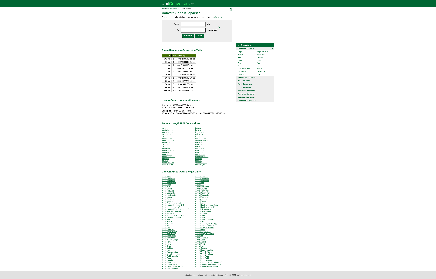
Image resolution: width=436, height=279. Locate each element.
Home (163, 8)
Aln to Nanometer (169, 183)
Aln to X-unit (200, 240)
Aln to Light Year (202, 187)
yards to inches (201, 163)
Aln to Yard (166, 185)
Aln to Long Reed (202, 256)
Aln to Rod (166, 219)
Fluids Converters (245, 84)
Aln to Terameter (201, 191)
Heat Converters (244, 81)
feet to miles (166, 153)
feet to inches (200, 138)
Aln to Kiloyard (168, 213)
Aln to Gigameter (168, 193)
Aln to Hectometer (169, 195)
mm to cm (166, 142)
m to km (198, 161)
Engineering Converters (247, 77)
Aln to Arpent (200, 242)
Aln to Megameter (202, 193)
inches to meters (168, 157)
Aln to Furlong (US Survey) (172, 215)
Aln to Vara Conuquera (171, 254)
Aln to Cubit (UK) (168, 230)
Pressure (260, 57)
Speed (240, 66)
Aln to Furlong (201, 213)
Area (239, 57)
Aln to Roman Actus (170, 252)
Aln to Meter (166, 177)
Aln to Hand (200, 230)
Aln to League (201, 203)
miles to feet (200, 153)
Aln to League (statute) (171, 207)
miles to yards (200, 165)
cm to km (165, 146)
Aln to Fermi (167, 242)
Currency (241, 74)
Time (258, 63)
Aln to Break (167, 189)
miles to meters (201, 151)
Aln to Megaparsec (169, 201)
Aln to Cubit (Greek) (170, 256)
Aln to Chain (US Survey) (172, 217)
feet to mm (199, 148)
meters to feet (167, 132)
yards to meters (201, 140)
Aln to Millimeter (168, 181)
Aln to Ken (166, 250)
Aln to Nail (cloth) (169, 234)
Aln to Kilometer (201, 177)
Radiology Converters (246, 97)
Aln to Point (200, 244)
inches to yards (168, 163)
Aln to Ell (165, 226)
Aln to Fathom (167, 223)
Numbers (260, 69)
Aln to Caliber (167, 248)
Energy (240, 60)
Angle (258, 66)
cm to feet (166, 136)
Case (258, 74)
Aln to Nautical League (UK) (173, 205)
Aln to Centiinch (201, 248)
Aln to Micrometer (202, 181)
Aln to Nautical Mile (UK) (205, 207)
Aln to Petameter (168, 191)
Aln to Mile (199, 183)
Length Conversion (171, 8)
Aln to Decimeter (168, 179)
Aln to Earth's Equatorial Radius (208, 264)
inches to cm (200, 128)
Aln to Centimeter (202, 179)
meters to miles (168, 151)
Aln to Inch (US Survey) (204, 234)
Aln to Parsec (200, 201)
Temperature (261, 54)
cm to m (165, 144)
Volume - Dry (261, 71)
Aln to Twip (166, 246)
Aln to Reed (166, 258)
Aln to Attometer (201, 199)
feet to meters (200, 132)
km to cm (198, 146)
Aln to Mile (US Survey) (171, 211)
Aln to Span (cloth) (169, 232)
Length (240, 52)
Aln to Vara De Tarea (203, 252)
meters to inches (201, 157)
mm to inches (167, 130)
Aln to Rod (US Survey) (204, 219)
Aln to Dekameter (202, 195)
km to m (165, 161)
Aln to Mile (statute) (203, 209)
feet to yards (200, 155)
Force (240, 63)
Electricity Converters (246, 91)
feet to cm (199, 136)
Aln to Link (166, 228)
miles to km (199, 134)
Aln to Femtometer (169, 199)
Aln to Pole (199, 221)
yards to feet (167, 155)
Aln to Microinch (168, 238)
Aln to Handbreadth (169, 260)
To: (178, 30)
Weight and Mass (262, 52)
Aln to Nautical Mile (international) (175, 209)
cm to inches (167, 128)
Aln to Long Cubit (202, 258)
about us (188, 275)
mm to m (165, 159)
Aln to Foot (199, 185)
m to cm (198, 144)
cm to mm (199, 142)
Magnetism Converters (247, 94)
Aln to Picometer (202, 197)
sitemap (220, 275)
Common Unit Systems (247, 100)
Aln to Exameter (201, 189)
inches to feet (167, 138)
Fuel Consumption (244, 69)
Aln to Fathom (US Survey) (206, 223)
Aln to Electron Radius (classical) (208, 262)
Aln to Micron (167, 197)
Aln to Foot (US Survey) (204, 226)
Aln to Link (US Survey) (204, 228)
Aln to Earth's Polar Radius (172, 266)
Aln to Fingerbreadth (203, 260)
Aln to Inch (166, 187)
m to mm (198, 159)
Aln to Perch (167, 221)
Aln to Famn (200, 246)
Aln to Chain (200, 215)
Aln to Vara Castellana (204, 254)
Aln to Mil (199, 236)
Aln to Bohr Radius (169, 264)
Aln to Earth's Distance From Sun (208, 266)
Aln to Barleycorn (169, 236)
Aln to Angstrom (201, 238)
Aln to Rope (200, 217)
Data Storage (242, 71)
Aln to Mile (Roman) (203, 211)
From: (176, 24)
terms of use (198, 275)
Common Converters (246, 49)
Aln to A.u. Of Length (170, 240)
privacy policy (210, 275)
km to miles (166, 134)
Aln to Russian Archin (204, 250)
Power (259, 60)
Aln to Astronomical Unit (171, 203)
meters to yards (168, 140)
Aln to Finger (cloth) (203, 232)
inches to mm (200, 130)
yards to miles (167, 165)
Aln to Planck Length (170, 262)
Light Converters (244, 87)
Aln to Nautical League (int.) (206, 205)
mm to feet (166, 148)
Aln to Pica (166, 244)
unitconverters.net (244, 275)
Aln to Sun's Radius (170, 268)
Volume (240, 54)
